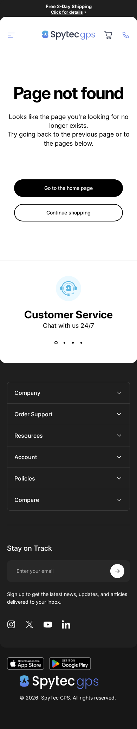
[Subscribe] (117, 571)
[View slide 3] (72, 343)
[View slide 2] (64, 343)
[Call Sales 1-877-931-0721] (125, 35)
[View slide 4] (81, 343)
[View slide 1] (56, 343)
